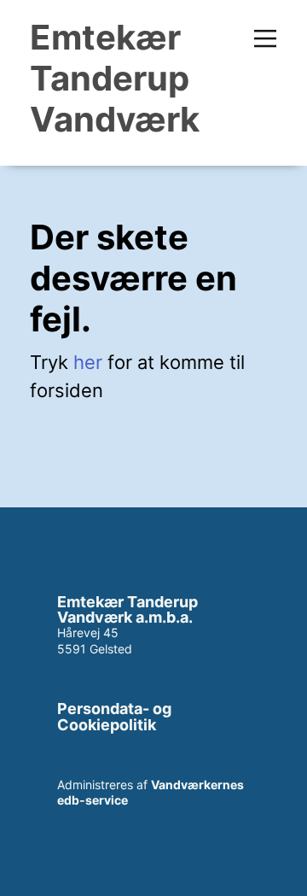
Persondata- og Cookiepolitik (114, 716)
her (87, 362)
